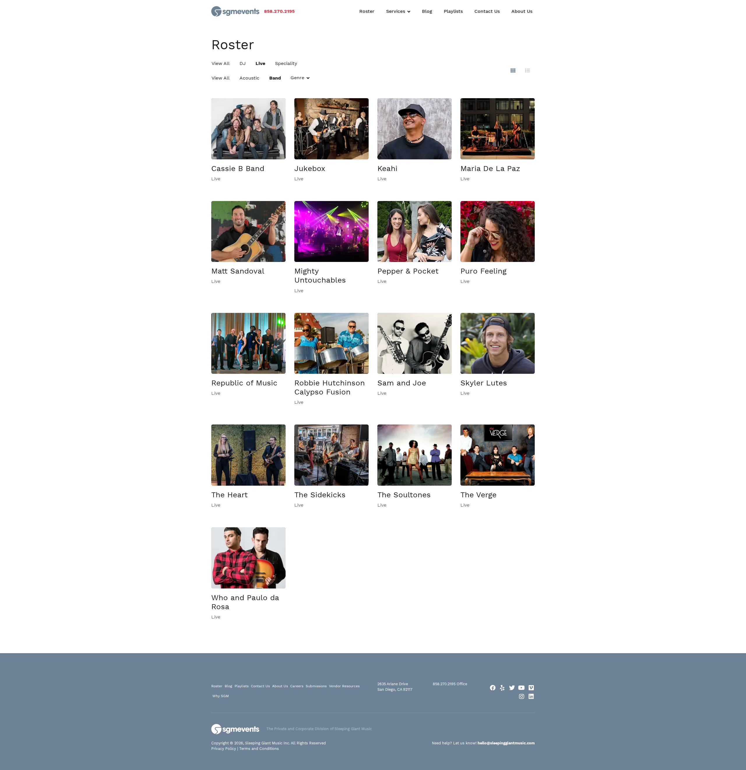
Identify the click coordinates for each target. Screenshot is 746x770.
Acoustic (249, 78)
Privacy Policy (223, 748)
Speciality (286, 63)
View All (221, 63)
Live (260, 63)
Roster (366, 11)
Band (275, 78)
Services (395, 11)
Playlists (453, 11)
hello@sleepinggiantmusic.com (506, 743)
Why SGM (220, 696)
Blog (427, 11)
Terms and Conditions (259, 748)
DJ (243, 63)
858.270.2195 (279, 11)
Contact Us (487, 11)
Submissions (316, 686)
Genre (297, 77)
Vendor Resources (344, 686)
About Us (521, 11)
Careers (296, 686)
